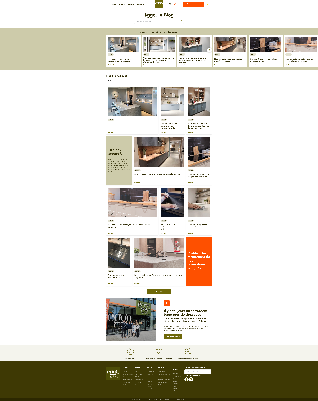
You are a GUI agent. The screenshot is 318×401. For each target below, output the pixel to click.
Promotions (140, 4)
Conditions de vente (136, 399)
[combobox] (159, 21)
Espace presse (177, 376)
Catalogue (161, 385)
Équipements (127, 382)
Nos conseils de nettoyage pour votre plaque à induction (300, 60)
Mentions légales (153, 399)
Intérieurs (122, 4)
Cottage (125, 371)
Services (175, 379)
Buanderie (138, 382)
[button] (108, 50)
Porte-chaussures (152, 374)
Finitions (125, 377)
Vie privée (166, 399)
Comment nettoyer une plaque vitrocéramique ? (264, 60)
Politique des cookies (181, 399)
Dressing (131, 4)
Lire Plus (110, 132)
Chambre (138, 385)
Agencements (127, 379)
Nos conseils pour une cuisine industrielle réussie (228, 60)
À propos (176, 373)
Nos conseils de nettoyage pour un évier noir (172, 227)
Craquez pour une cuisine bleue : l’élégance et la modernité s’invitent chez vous (158, 60)
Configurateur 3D (163, 382)
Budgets (125, 385)
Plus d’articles (159, 291)
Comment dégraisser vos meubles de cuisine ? (198, 227)
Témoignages (162, 377)
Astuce (110, 80)
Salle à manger (139, 377)
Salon (136, 371)
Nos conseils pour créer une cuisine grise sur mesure (121, 60)
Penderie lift (150, 381)
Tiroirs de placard (152, 389)
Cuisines (113, 4)
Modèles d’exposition (164, 374)
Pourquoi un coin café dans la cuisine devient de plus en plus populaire (193, 60)
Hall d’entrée (139, 374)
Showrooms (161, 371)
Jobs (174, 391)
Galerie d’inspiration (164, 379)
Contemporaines (128, 374)
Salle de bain (139, 379)
